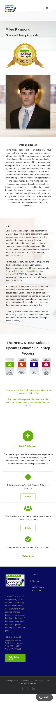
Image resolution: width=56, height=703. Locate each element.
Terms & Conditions (28, 683)
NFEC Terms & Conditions (39, 589)
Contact (35, 581)
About (35, 575)
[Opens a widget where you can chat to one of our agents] (44, 697)
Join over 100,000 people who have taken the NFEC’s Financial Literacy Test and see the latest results (28, 402)
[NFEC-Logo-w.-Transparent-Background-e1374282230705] (10, 5)
